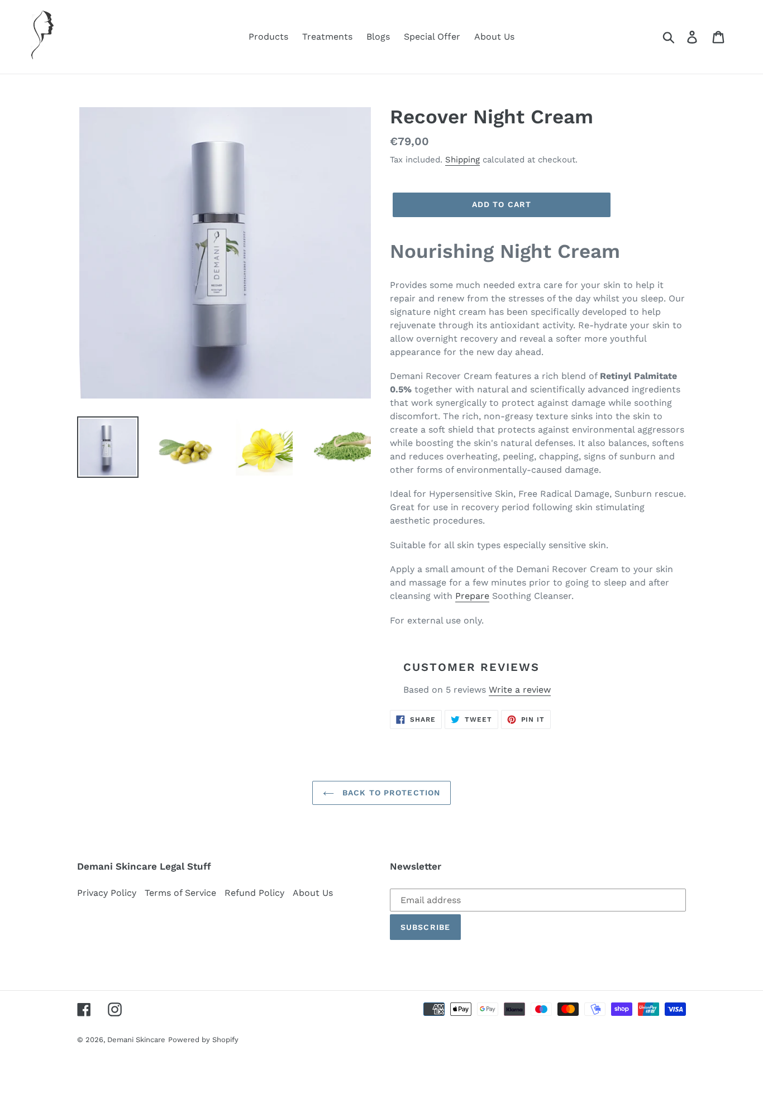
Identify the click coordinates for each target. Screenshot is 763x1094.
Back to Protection (390, 792)
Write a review (520, 689)
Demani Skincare (136, 1039)
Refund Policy (254, 892)
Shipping (462, 160)
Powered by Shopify (203, 1039)
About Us (313, 892)
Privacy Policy (106, 892)
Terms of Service (180, 892)
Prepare (472, 596)
